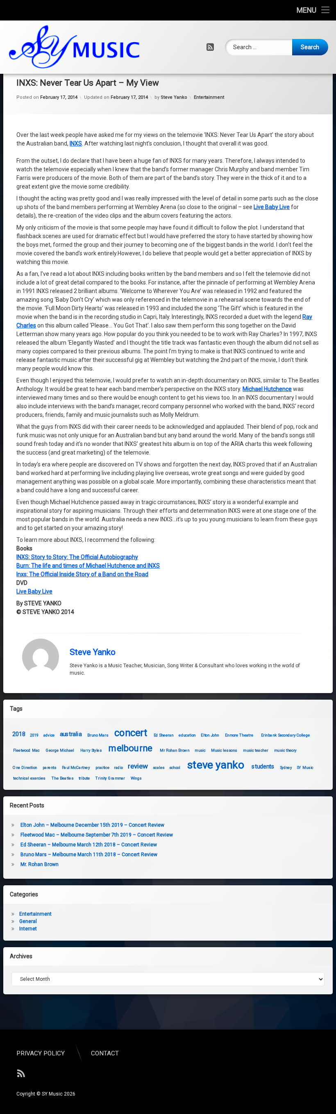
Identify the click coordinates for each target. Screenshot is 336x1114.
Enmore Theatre (239, 735)
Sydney (286, 767)
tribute (84, 777)
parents (49, 767)
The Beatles (62, 777)
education (187, 735)
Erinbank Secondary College (285, 735)
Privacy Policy (40, 1053)
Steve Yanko (174, 97)
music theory (285, 750)
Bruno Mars (97, 735)
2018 (18, 734)
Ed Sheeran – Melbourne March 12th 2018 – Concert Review (88, 845)
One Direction (25, 767)
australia (71, 734)
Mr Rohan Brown (174, 750)
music (200, 750)
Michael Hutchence (267, 389)
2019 (34, 735)
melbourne (130, 748)
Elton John (210, 735)
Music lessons (224, 750)
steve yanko (215, 764)
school (174, 767)
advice (49, 735)
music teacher (255, 750)
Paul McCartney (76, 767)
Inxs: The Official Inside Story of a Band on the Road (82, 574)
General (28, 921)
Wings (136, 777)
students (263, 766)
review (138, 766)
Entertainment (209, 97)
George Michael (60, 750)
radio (118, 767)
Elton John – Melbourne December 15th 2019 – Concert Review (92, 825)
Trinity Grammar (110, 777)
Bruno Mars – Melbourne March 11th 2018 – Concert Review (88, 854)
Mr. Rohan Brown (39, 864)
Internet (28, 929)
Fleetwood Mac (26, 750)
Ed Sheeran (164, 735)
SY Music (305, 767)
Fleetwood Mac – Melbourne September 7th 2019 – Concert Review (96, 835)
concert (131, 733)
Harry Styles (91, 750)
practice (102, 767)
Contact (105, 1053)
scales (159, 767)
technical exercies (29, 777)
